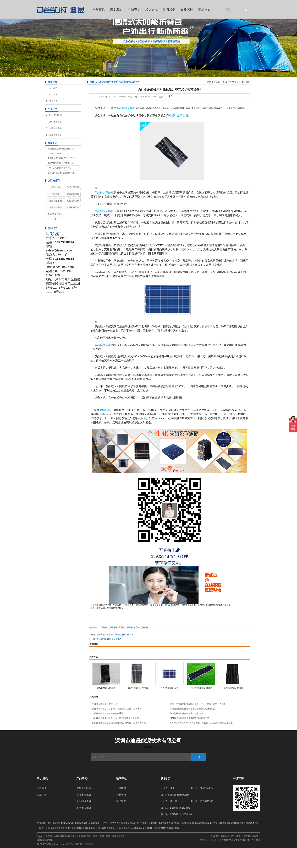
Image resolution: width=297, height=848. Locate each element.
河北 (249, 840)
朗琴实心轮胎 (140, 823)
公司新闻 (53, 88)
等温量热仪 (94, 823)
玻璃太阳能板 (55, 135)
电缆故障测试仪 (202, 823)
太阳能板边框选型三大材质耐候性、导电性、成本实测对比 (119, 723)
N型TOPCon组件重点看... (59, 168)
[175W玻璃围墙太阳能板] (201, 673)
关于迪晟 (116, 9)
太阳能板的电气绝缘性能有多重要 (107, 713)
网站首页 (98, 9)
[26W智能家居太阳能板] (233, 673)
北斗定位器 (70, 828)
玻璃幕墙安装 (140, 828)
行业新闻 (53, 94)
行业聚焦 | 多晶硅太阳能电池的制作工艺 (115, 634)
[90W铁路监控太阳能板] (138, 673)
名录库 (79, 828)
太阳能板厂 (110, 608)
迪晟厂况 (41, 794)
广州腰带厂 (105, 823)
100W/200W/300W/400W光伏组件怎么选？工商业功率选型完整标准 (201, 723)
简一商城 (45, 828)
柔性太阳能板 (55, 121)
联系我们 (204, 9)
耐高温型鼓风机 (126, 828)
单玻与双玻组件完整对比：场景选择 (186, 713)
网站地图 (225, 836)
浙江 (221, 840)
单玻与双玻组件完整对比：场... (62, 163)
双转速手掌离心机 (110, 828)
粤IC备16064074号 (45, 844)
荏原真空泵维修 (57, 828)
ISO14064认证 (66, 823)
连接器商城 (128, 823)
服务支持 (186, 9)
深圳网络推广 (160, 828)
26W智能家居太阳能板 (233, 688)
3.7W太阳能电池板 (169, 688)
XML (238, 836)
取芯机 (99, 828)
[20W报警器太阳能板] (106, 673)
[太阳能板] (169, 451)
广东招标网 (152, 823)
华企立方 (89, 844)
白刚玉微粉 (240, 823)
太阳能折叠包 (55, 128)
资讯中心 (234, 81)
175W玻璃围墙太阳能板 (201, 688)
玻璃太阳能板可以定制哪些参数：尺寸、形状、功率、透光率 (198, 704)
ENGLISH (215, 836)
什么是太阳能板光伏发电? (109, 639)
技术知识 (53, 101)
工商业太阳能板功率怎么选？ (61, 158)
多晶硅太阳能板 (126, 627)
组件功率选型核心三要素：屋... (62, 172)
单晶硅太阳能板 (141, 627)
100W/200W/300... (56, 153)
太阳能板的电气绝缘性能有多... (62, 148)
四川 (253, 840)
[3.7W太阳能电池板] (169, 673)
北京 (217, 840)
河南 (244, 840)
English (246, 9)
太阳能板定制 (55, 201)
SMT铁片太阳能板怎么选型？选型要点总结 (189, 718)
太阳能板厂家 (73, 207)
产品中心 (134, 9)
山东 (240, 840)
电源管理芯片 (173, 828)
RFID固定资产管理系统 (168, 823)
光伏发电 (151, 9)
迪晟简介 (41, 788)
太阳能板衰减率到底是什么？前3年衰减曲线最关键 (115, 718)
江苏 (226, 840)
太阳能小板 (55, 187)
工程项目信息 (216, 823)
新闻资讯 (169, 9)
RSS (232, 836)
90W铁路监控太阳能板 (138, 688)
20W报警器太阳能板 (106, 688)
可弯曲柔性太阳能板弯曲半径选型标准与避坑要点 (192, 709)
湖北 (258, 840)
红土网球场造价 (187, 823)
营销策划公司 (89, 828)
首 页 (224, 81)
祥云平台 (69, 844)
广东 (212, 840)
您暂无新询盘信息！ (251, 836)
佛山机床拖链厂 (81, 823)
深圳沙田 (233, 840)
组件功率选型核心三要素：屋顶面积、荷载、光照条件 (117, 709)
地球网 (150, 828)
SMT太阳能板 (55, 115)
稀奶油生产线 (116, 823)
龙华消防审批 (54, 823)
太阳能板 (55, 194)
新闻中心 (121, 778)
